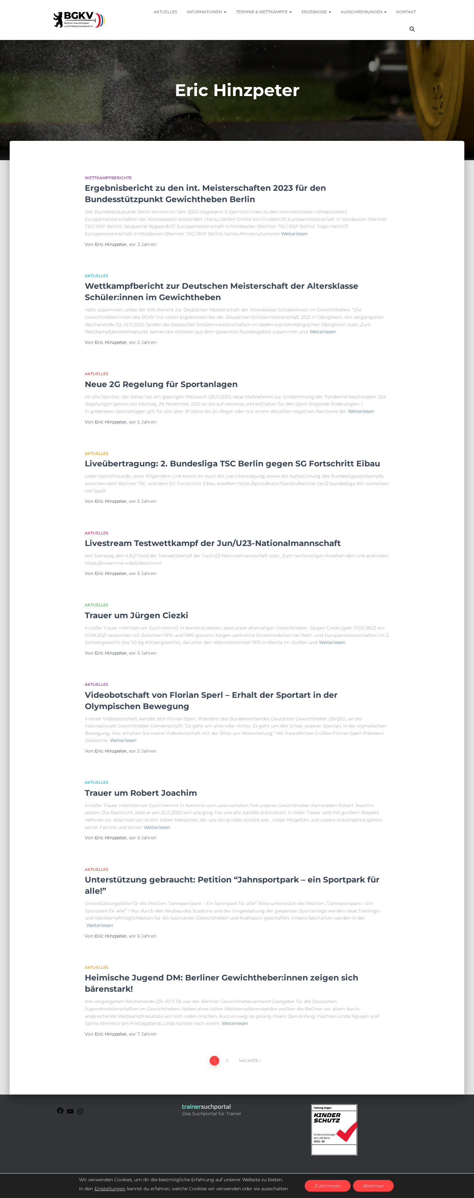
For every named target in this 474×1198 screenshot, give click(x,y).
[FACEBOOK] (60, 1112)
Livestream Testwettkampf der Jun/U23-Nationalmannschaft (213, 543)
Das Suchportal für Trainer (212, 1113)
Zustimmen (327, 1186)
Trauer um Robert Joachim (141, 793)
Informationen (205, 11)
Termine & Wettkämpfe (262, 11)
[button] (224, 11)
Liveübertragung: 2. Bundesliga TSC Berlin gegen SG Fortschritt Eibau (232, 463)
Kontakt (406, 11)
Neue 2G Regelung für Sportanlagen (161, 384)
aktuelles (96, 275)
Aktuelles (165, 11)
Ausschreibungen (362, 11)
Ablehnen (373, 1186)
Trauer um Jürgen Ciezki (136, 615)
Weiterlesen (294, 234)
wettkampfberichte (108, 177)
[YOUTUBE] (70, 1113)
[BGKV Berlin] (79, 20)
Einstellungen (109, 1189)
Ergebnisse (314, 11)
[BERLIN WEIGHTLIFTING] (80, 1113)
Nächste (248, 1060)
